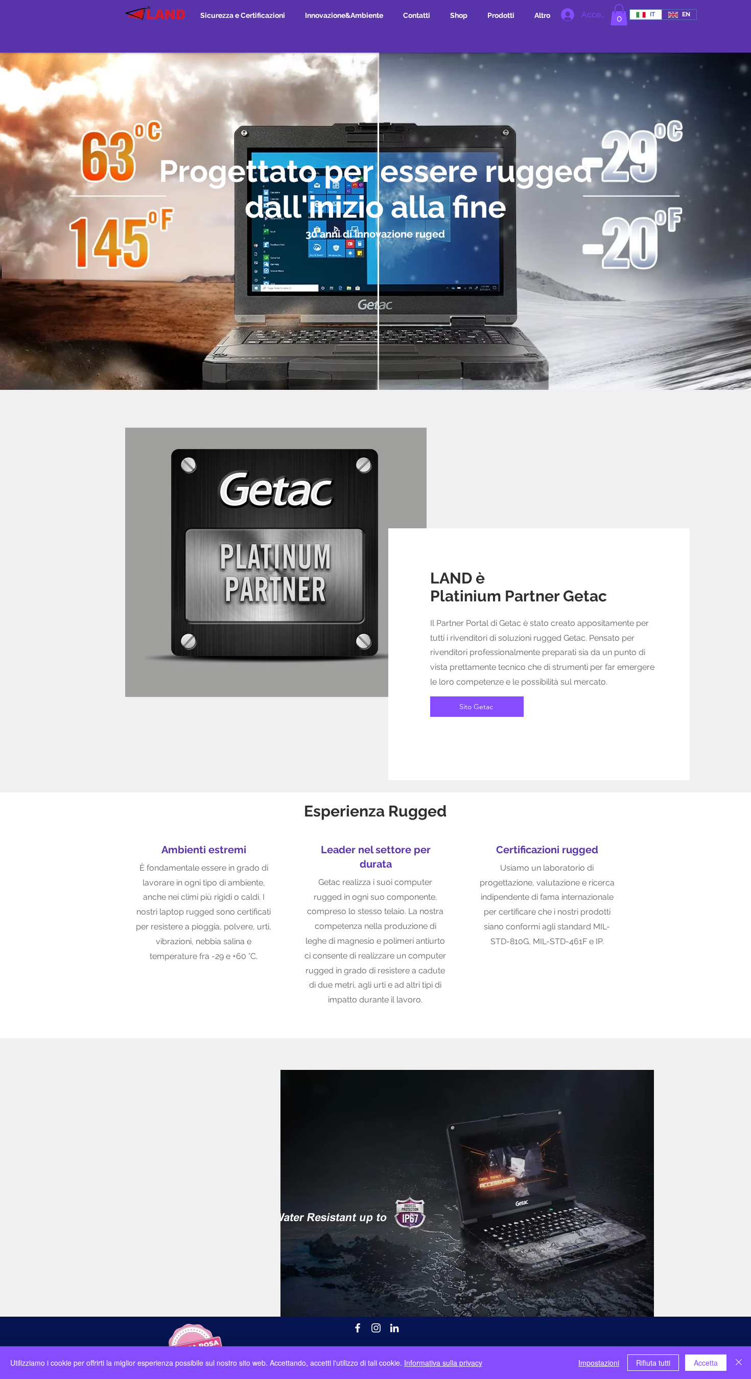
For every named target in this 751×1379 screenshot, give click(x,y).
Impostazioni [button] (598, 1363)
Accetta (706, 1363)
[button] (619, 15)
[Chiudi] (739, 1362)
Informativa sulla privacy (443, 1363)
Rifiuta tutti (653, 1363)
